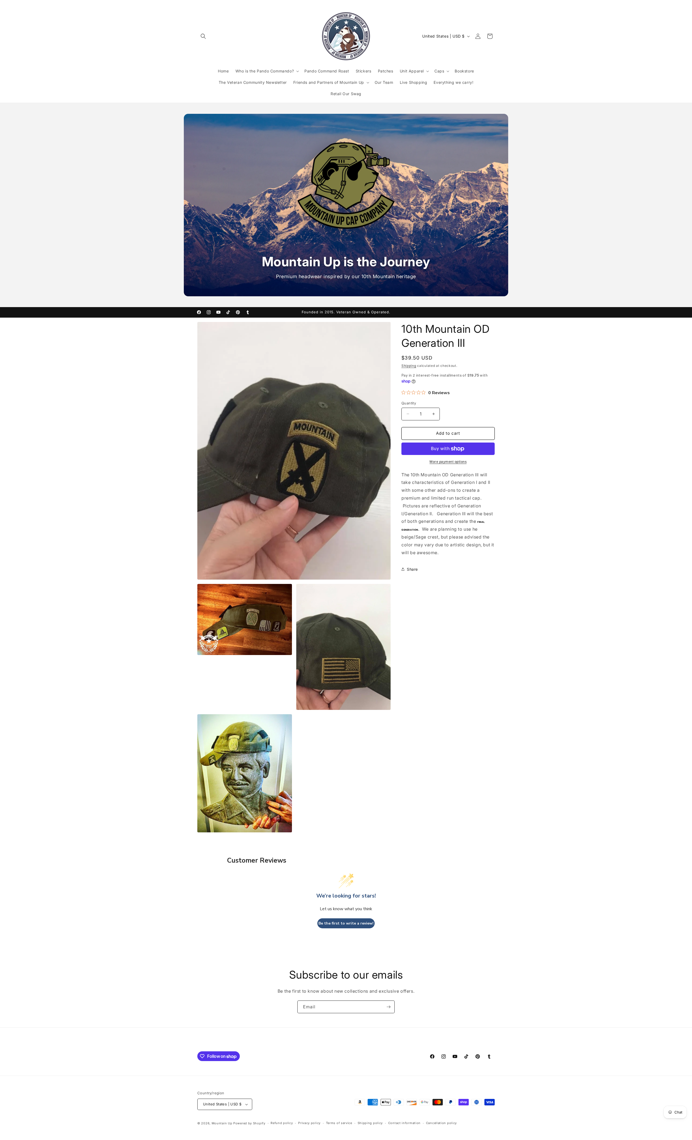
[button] (203, 36)
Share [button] (412, 569)
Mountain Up (222, 1123)
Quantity (408, 403)
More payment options (448, 462)
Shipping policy (370, 1123)
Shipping (408, 366)
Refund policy (282, 1123)
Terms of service (339, 1123)
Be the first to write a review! (346, 923)
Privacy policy (309, 1123)
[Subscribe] (388, 1007)
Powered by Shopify (249, 1123)
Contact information (404, 1123)
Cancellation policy (441, 1123)
